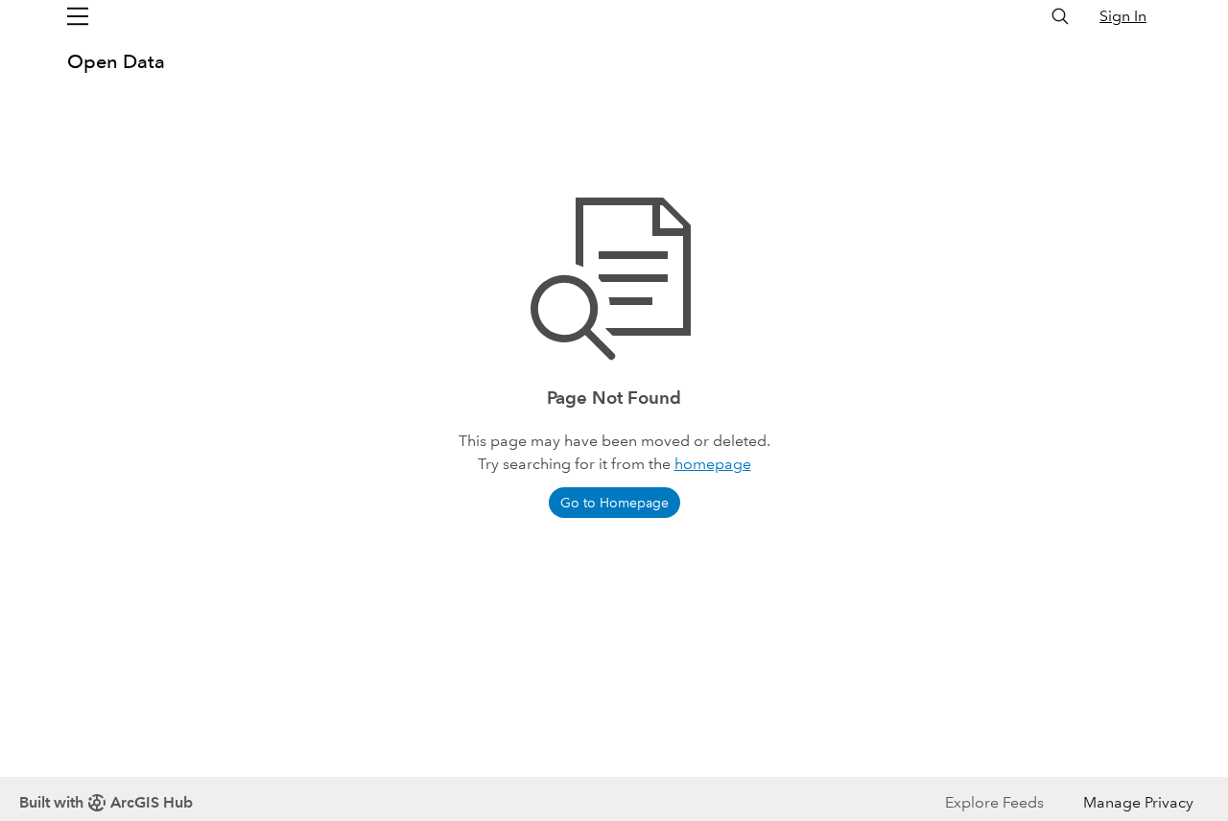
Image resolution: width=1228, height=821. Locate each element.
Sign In (1122, 16)
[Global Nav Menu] (78, 16)
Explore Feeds (994, 802)
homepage (712, 464)
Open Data (116, 61)
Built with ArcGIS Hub (106, 802)
